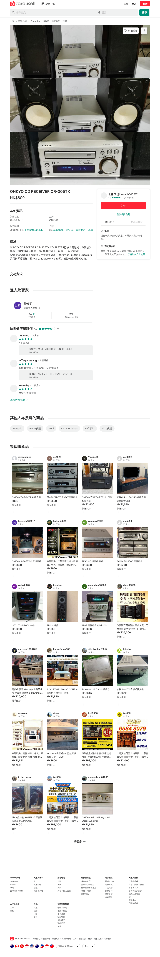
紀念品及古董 (134, 894)
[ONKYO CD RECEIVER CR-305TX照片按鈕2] (80, 105)
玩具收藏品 (133, 881)
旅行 (130, 897)
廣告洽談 (82, 938)
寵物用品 (61, 923)
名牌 (59, 884)
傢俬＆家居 (62, 907)
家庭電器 (61, 917)
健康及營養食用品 (88, 887)
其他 (36, 907)
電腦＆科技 (62, 911)
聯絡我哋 (46, 938)
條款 (90, 938)
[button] (56, 308)
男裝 (59, 887)
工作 (12, 907)
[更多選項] (13, 512)
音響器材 (108, 891)
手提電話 (108, 887)
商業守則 (107, 938)
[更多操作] (144, 30)
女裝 (59, 881)
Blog (12, 887)
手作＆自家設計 (135, 891)
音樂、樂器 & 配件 (136, 884)
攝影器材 (108, 894)
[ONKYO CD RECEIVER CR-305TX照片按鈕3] (80, 158)
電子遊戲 (61, 914)
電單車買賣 (38, 891)
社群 (36, 911)
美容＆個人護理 (64, 891)
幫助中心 (36, 938)
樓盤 (36, 887)
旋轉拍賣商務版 (16, 891)
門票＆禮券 (133, 903)
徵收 (36, 917)
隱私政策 (98, 938)
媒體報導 (56, 938)
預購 (36, 914)
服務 (12, 911)
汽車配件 (37, 884)
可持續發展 (66, 938)
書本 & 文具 (133, 887)
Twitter (13, 884)
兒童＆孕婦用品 (87, 884)
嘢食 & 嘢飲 (86, 891)
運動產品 (61, 920)
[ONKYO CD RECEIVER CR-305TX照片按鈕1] (80, 51)
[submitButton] (144, 12)
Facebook (14, 881)
